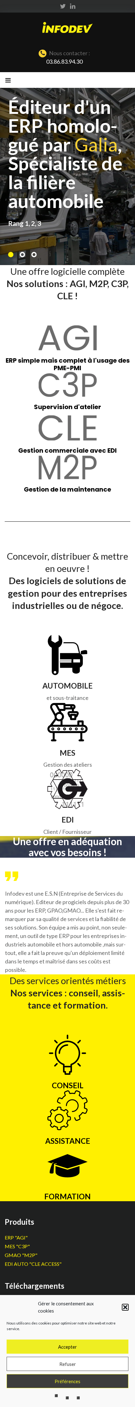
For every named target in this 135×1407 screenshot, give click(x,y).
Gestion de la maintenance (67, 489)
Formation (67, 1196)
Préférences (67, 1381)
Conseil (68, 1085)
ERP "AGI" (16, 1237)
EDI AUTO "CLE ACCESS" (33, 1264)
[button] (125, 1307)
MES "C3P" (17, 1246)
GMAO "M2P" (21, 1255)
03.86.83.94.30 (64, 61)
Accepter (67, 1347)
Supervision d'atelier (67, 406)
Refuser (67, 1364)
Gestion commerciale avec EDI (67, 450)
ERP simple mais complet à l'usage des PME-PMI (68, 364)
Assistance (67, 1140)
